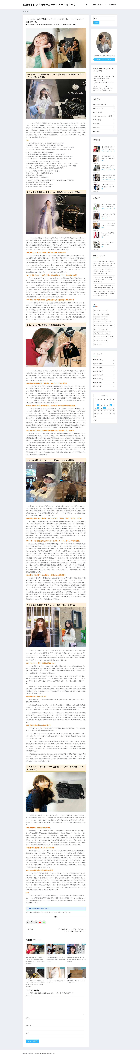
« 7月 (94, 420)
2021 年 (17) (99, 379)
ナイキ (96, 310)
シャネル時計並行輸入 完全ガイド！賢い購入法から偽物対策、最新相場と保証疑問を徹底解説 (76, 959)
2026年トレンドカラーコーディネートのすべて (49, 4)
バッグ (57, 24)
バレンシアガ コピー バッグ (101, 78)
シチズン (105, 336)
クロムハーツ (103, 340)
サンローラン (98, 344)
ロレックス (106, 333)
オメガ (96, 340)
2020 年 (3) (98, 382)
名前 (27, 1018)
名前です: (96, 56)
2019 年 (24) (99, 386)
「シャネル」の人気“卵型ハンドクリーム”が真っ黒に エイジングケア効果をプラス (45, 912)
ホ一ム (88, 4)
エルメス (104, 318)
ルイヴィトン (103, 310)
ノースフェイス (98, 314)
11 (98, 408)
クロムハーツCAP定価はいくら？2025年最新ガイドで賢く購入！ (108, 207)
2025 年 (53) (99, 363)
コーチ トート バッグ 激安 (101, 86)
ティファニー (98, 325)
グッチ (96, 329)
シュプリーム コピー (99, 80)
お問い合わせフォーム (99, 4)
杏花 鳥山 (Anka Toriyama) (45, 24)
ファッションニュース (38, 944)
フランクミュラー (99, 321)
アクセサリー (40, 968)
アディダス (97, 318)
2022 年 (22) (99, 375)
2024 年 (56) (99, 367)
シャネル (69, 912)
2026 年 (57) (99, 360)
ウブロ (112, 336)
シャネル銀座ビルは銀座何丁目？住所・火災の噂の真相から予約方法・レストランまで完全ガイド (56, 959)
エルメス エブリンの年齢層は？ (103, 285)
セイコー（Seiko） (108, 325)
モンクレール (103, 329)
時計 (84, 944)
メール (28, 1025)
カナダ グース (98, 333)
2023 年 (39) (99, 371)
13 (104, 408)
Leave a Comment (66, 24)
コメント (29, 996)
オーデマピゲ (98, 336)
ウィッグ (99, 108)
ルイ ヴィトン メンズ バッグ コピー (103, 76)
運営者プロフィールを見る (104, 59)
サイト (28, 1033)
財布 (97, 127)
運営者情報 (112, 4)
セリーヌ (108, 321)
